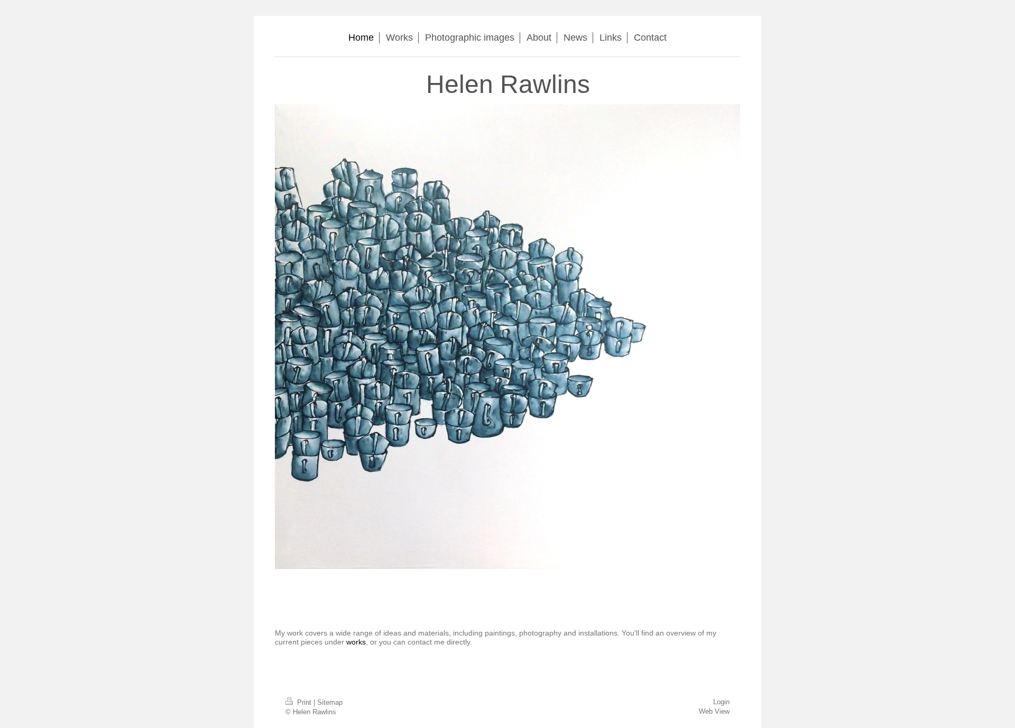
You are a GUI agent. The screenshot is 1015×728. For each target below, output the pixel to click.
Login (721, 702)
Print (304, 702)
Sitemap (330, 702)
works (356, 642)
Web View (714, 711)
